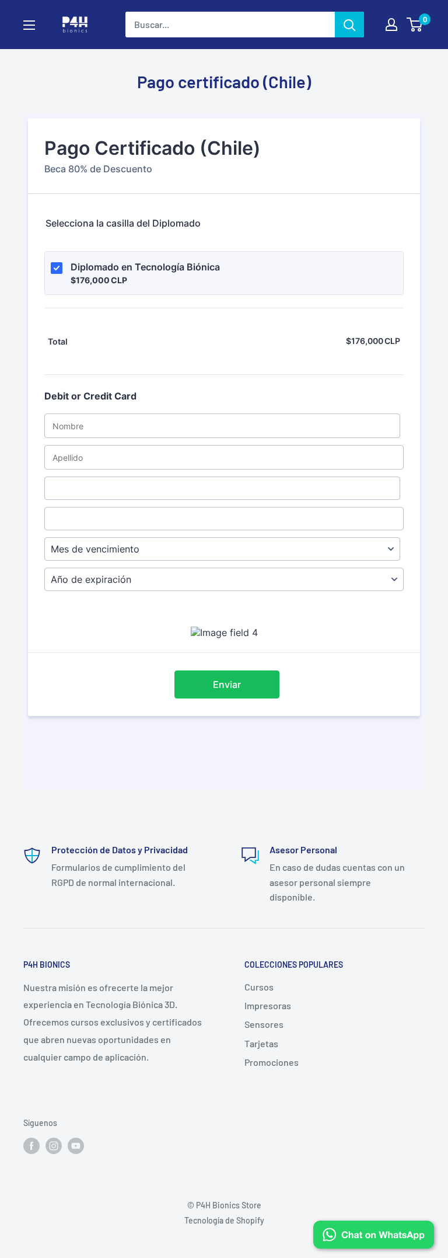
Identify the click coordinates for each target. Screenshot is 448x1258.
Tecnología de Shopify (224, 1220)
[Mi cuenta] (391, 24)
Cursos (259, 986)
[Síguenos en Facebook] (31, 1146)
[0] (415, 25)
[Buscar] (349, 24)
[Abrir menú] (29, 25)
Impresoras (267, 1005)
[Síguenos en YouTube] (76, 1146)
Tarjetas (261, 1043)
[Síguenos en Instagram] (54, 1146)
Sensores (264, 1024)
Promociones (271, 1062)
